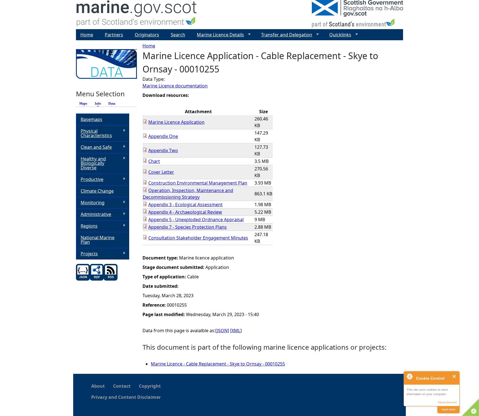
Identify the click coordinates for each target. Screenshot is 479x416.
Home (148, 46)
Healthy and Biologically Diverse (91, 163)
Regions (87, 226)
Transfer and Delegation (284, 35)
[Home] (137, 14)
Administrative (93, 214)
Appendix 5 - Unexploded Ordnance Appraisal (196, 219)
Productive (89, 179)
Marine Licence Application (176, 122)
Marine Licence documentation (175, 86)
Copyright (150, 386)
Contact (122, 386)
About (98, 386)
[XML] (236, 330)
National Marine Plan (97, 240)
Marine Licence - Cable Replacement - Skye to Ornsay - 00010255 (218, 364)
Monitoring (90, 203)
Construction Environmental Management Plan (197, 183)
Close (454, 376)
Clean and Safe (94, 147)
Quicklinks (338, 35)
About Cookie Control (409, 376)
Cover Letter (161, 172)
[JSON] (222, 330)
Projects (87, 254)
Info (99, 103)
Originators (147, 35)
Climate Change (97, 191)
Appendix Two (163, 150)
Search (178, 35)
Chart (154, 161)
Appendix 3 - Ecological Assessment (185, 204)
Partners (114, 35)
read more (448, 409)
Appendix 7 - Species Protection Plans (187, 227)
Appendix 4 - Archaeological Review (185, 212)
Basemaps (91, 119)
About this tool (447, 402)
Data (111, 103)
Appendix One (163, 136)
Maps (83, 103)
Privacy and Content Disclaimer (126, 397)
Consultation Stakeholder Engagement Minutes (198, 238)
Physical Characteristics (94, 133)
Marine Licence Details (218, 35)
